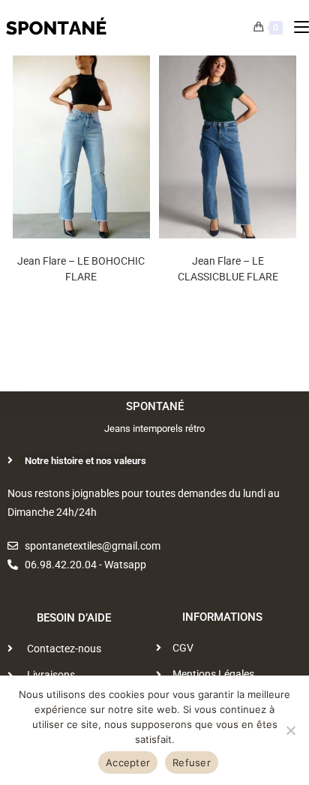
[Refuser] (290, 730)
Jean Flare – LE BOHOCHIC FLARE (81, 269)
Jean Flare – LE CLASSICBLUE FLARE (228, 269)
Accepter (128, 763)
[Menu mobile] (296, 27)
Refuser (191, 763)
